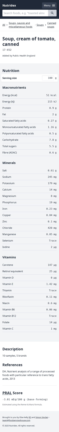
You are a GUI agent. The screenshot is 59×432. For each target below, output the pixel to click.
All (3, 25)
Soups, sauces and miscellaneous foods (20, 24)
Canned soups (51, 24)
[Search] (52, 13)
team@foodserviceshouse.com (16, 420)
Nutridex (9, 5)
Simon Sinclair (42, 417)
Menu (47, 5)
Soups (40, 25)
